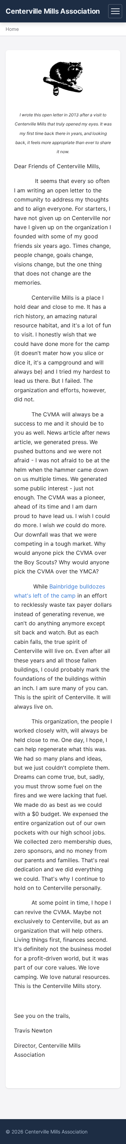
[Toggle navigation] (115, 11)
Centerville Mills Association (53, 11)
